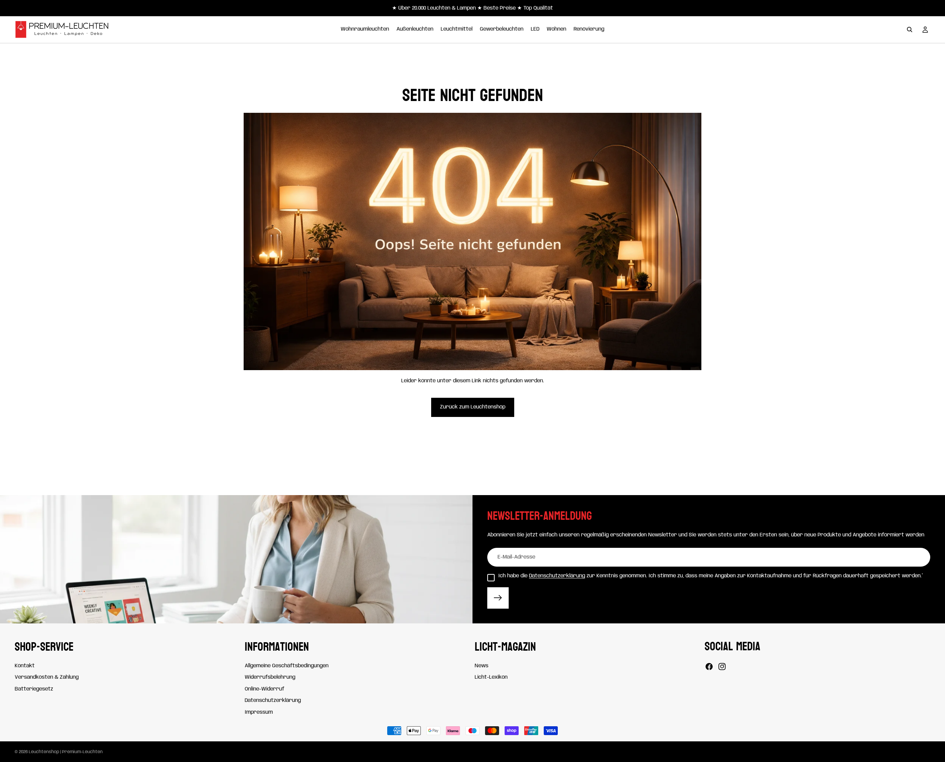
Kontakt (25, 665)
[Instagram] (722, 666)
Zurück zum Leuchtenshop (472, 407)
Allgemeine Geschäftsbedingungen (287, 665)
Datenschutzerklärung (557, 575)
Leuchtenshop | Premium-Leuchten (66, 751)
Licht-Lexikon (491, 677)
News (481, 665)
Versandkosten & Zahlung (47, 677)
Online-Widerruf (264, 688)
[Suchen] (909, 29)
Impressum (259, 712)
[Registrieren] (498, 598)
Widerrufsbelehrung (270, 677)
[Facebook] (709, 666)
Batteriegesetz (34, 688)
